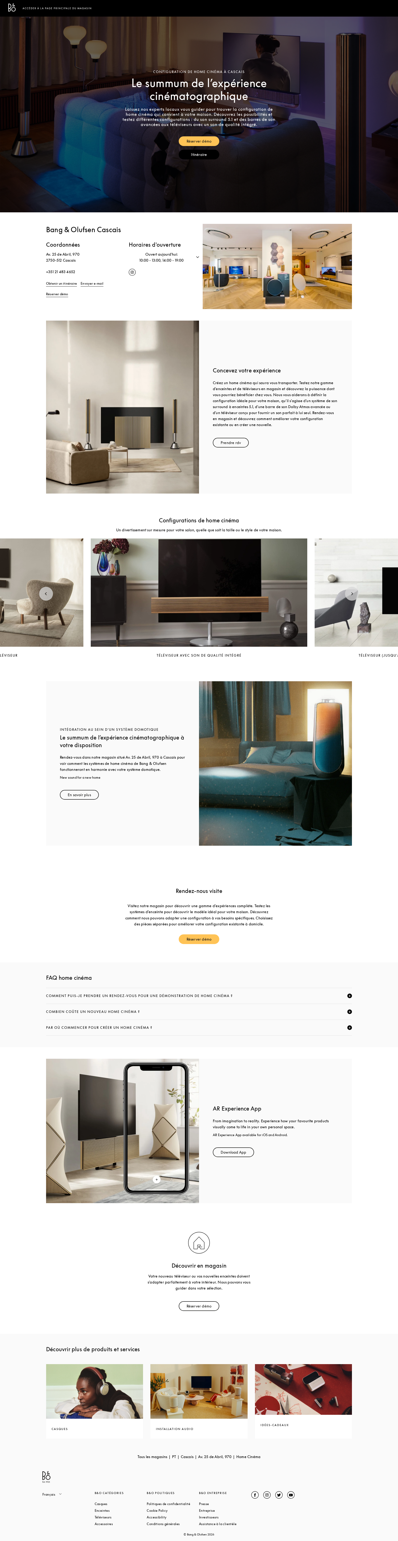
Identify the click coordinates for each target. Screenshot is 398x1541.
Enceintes (120, 1510)
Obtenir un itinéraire (61, 283)
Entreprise (224, 1510)
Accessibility (173, 1517)
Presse (221, 1504)
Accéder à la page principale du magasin (57, 8)
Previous (46, 594)
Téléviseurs (120, 1517)
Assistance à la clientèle (225, 1524)
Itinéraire (205, 155)
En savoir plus (83, 795)
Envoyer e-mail (92, 283)
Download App (237, 1153)
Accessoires (121, 1524)
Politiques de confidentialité (173, 1504)
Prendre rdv (235, 443)
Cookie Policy (173, 1510)
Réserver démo (203, 142)
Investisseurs (225, 1517)
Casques (118, 1504)
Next (352, 594)
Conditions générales (173, 1524)
